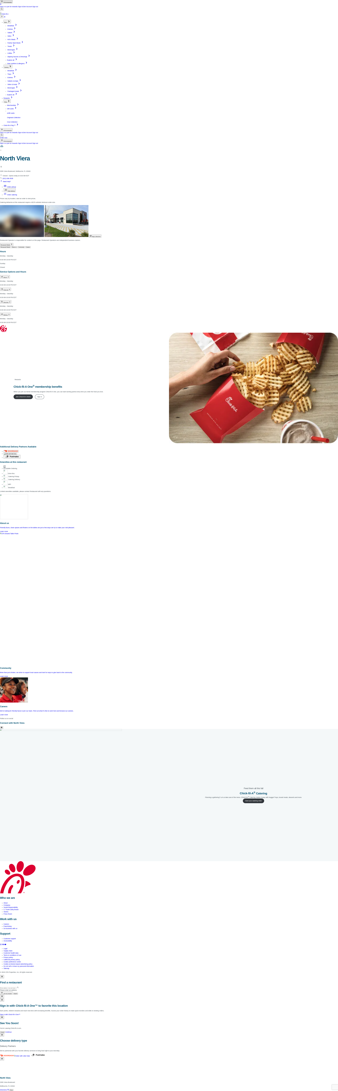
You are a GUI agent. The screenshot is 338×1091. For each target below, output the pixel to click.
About (6, 903)
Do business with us (10, 928)
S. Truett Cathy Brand (11, 909)
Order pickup (11, 187)
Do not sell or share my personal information (19, 966)
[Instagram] (1, 945)
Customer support (10, 939)
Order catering (12, 195)
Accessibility (8, 941)
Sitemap (6, 968)
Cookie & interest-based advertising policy (18, 964)
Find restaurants (7, 2)
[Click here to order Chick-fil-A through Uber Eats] (10, 454)
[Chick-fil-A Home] (4, 14)
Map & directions (96, 236)
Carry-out (6, 290)
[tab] (5, 247)
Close (11, 1090)
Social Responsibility (11, 907)
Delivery (5, 315)
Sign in (39, 397)
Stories (6, 912)
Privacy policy (8, 957)
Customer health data (11, 953)
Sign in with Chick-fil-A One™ (10, 1014)
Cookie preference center (12, 962)
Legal (5, 948)
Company (7, 905)
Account (29, 6)
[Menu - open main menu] (0, 12)
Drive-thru (6, 302)
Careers (6, 924)
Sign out (35, 6)
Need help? (6, 181)
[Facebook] (1, 727)
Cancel (2, 1032)
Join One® (23, 397)
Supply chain (8, 951)
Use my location (7, 993)
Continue (8, 1032)
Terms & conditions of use (12, 955)
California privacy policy (12, 959)
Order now (3, 138)
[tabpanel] (169, 483)
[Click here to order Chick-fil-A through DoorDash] (11, 451)
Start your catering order (253, 801)
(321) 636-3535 (8, 178)
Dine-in (5, 277)
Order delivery (11, 191)
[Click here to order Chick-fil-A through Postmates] (12, 457)
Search (15, 993)
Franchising (8, 926)
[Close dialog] (2, 976)
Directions (3, 1090)
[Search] (2, 9)
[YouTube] (5, 945)
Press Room (8, 914)
